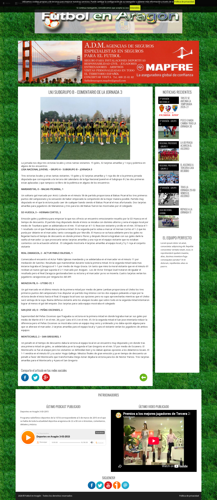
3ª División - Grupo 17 (167, 122)
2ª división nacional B (164, 100)
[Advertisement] (177, 322)
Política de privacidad (189, 495)
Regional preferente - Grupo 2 (168, 167)
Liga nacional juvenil (165, 211)
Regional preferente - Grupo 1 (168, 144)
